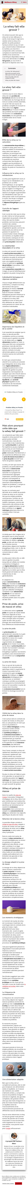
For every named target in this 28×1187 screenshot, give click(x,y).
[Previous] (4, 399)
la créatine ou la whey (14, 985)
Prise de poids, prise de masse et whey (12, 77)
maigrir (8, 1128)
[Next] (24, 399)
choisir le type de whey (10, 824)
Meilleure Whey (11, 2)
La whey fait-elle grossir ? (12, 71)
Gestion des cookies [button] (8, 1183)
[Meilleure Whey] (2, 2)
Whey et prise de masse (12, 80)
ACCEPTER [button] (18, 1183)
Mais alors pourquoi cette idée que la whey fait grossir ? (14, 74)
